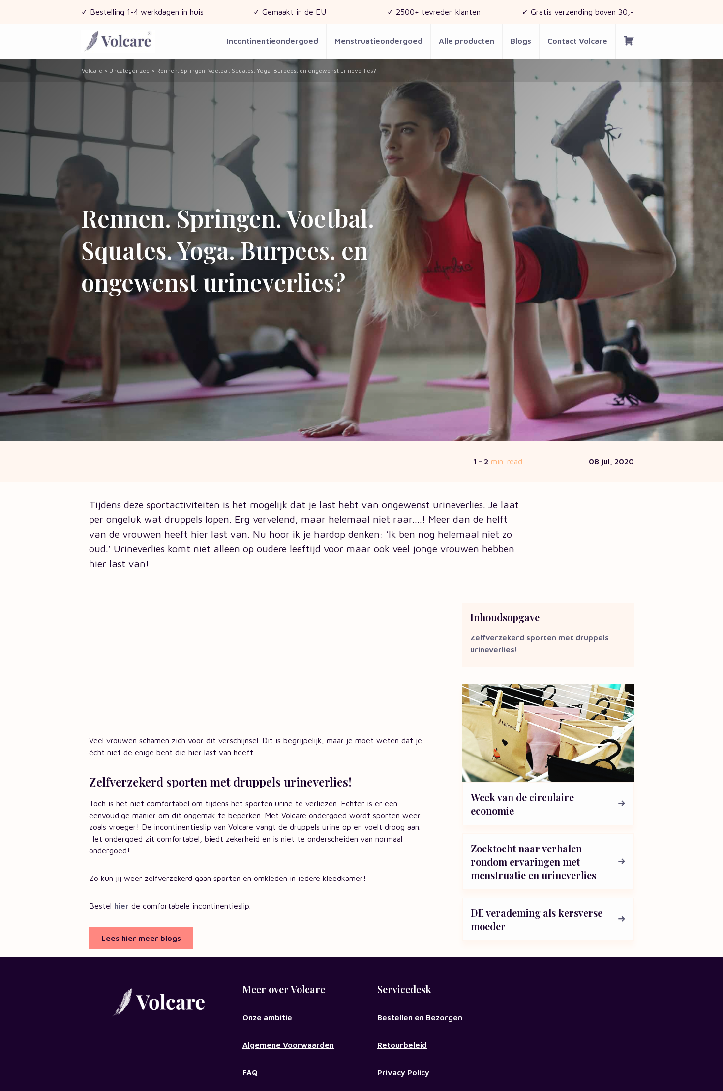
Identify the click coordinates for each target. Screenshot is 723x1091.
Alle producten (466, 40)
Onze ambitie (267, 1017)
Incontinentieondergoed (272, 40)
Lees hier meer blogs (141, 938)
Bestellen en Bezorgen (419, 1017)
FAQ (250, 1072)
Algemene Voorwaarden (288, 1044)
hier (121, 905)
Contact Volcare (577, 40)
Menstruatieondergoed (378, 40)
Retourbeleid (402, 1044)
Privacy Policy (403, 1072)
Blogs (521, 40)
